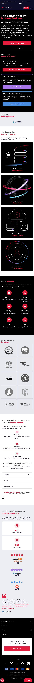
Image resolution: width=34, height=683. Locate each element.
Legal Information (9, 674)
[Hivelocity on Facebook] (6, 663)
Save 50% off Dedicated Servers (9, 2)
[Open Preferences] (2, 680)
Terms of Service (24, 674)
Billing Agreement (14, 678)
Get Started (18, 648)
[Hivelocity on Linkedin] (17, 663)
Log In (26, 7)
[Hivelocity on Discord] (28, 663)
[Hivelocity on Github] (22, 663)
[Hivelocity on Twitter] (12, 663)
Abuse (21, 678)
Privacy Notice (17, 674)
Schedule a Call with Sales (25, 2)
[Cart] (21, 8)
